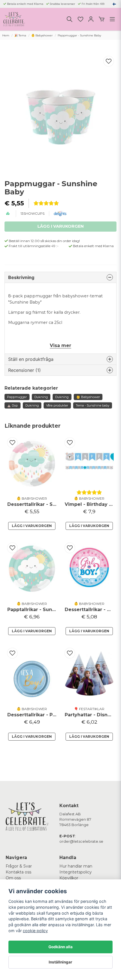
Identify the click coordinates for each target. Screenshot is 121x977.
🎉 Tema (20, 35)
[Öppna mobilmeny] (112, 19)
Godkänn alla (60, 947)
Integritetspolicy (75, 872)
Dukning (41, 397)
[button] (114, 4)
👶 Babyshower (42, 35)
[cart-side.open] (101, 19)
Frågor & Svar (19, 866)
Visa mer (60, 345)
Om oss (13, 878)
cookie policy (35, 930)
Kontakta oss (18, 872)
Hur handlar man (75, 866)
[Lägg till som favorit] (80, 19)
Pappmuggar (17, 397)
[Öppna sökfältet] (69, 19)
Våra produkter (57, 405)
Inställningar (60, 962)
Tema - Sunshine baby (92, 405)
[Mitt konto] (91, 19)
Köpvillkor (68, 878)
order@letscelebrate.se (81, 841)
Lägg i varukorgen (32, 526)
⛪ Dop (12, 405)
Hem (5, 35)
